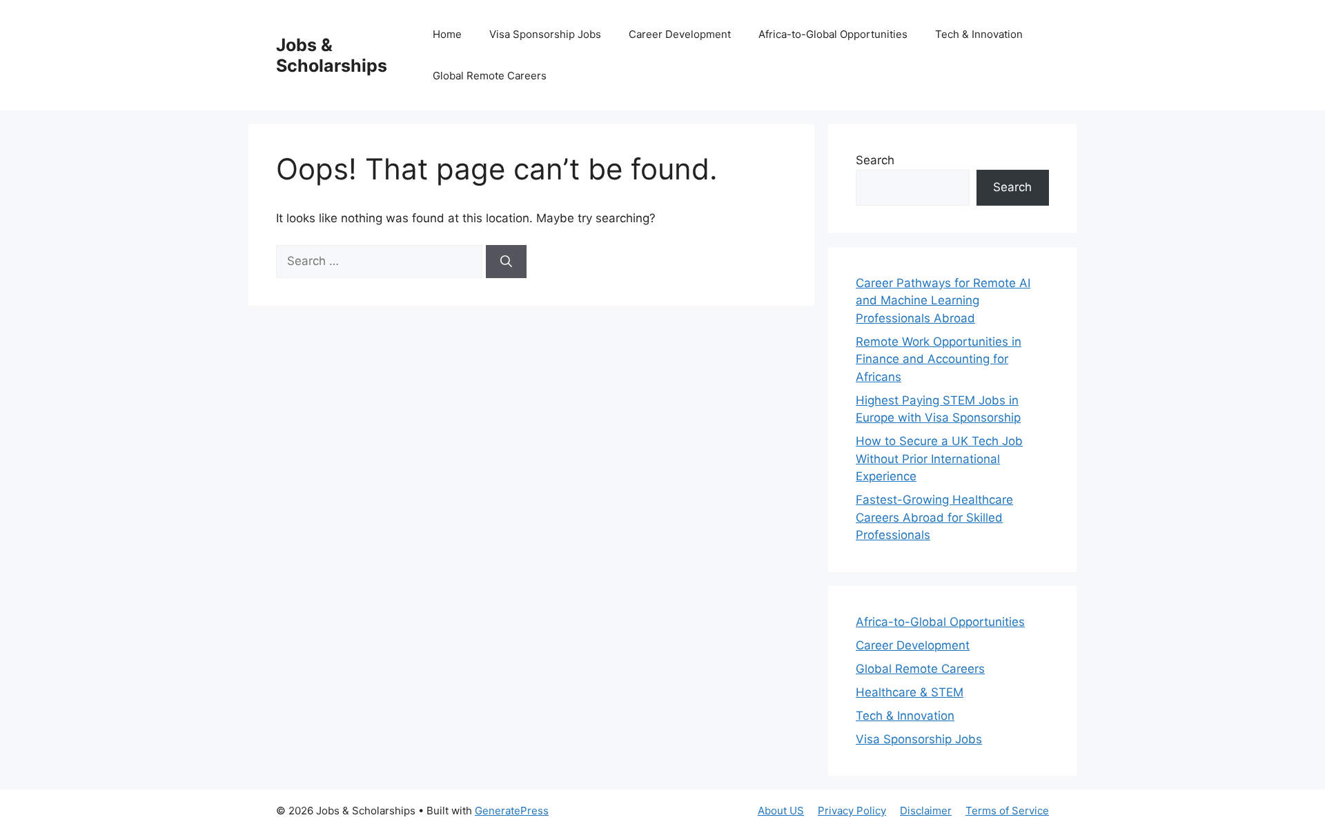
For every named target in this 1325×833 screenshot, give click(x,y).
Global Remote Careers (490, 75)
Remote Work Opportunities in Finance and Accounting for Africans (938, 359)
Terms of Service (1007, 810)
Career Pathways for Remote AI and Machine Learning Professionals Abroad (943, 300)
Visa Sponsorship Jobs (545, 34)
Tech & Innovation (979, 34)
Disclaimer (926, 810)
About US (781, 810)
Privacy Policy (852, 810)
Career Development (680, 34)
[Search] (506, 261)
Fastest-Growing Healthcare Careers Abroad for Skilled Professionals (934, 517)
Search (875, 160)
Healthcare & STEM (909, 692)
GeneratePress (512, 810)
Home (447, 34)
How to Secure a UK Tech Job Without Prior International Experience (939, 458)
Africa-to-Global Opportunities (832, 34)
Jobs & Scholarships (331, 55)
